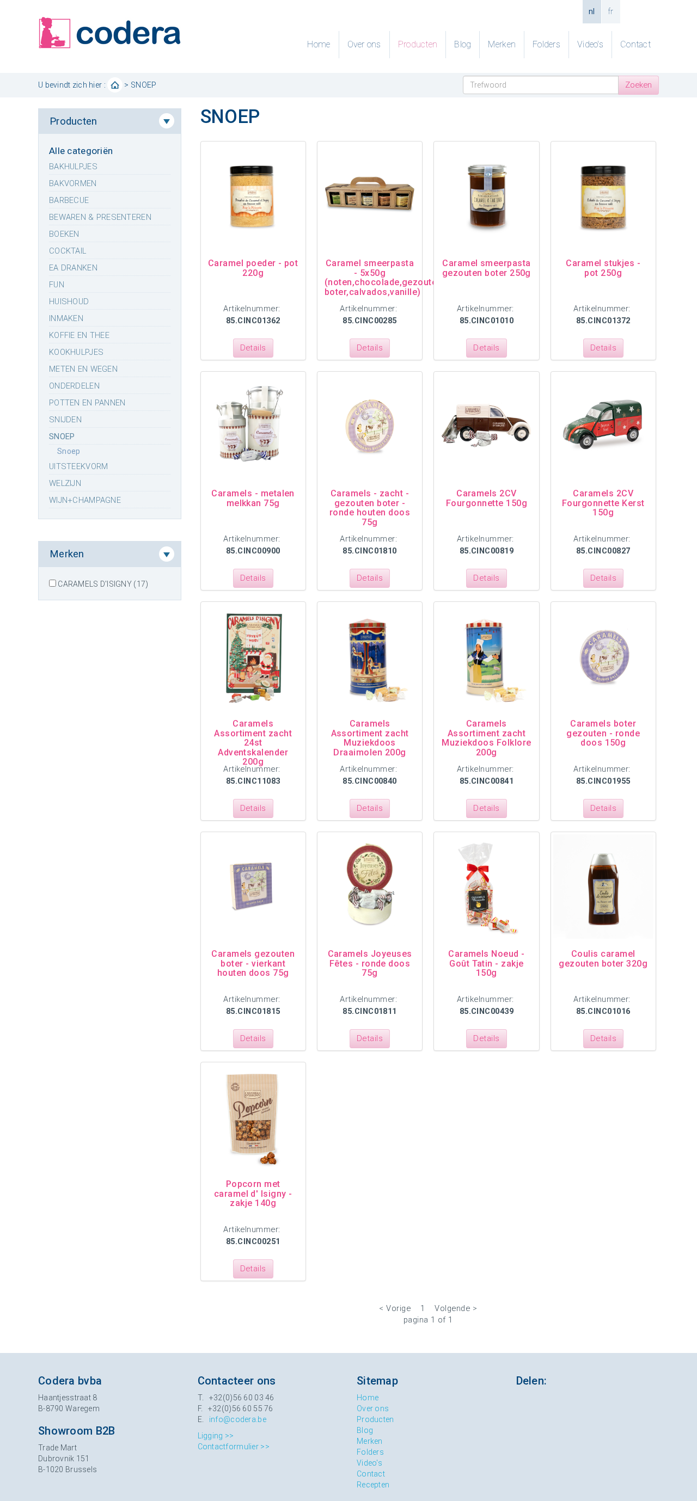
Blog (462, 44)
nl (592, 11)
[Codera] (109, 32)
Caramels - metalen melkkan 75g (253, 498)
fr (611, 11)
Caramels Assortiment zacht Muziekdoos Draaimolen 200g (370, 738)
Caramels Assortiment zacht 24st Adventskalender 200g (253, 742)
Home (318, 44)
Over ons (364, 44)
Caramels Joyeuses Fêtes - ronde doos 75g (370, 963)
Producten (418, 44)
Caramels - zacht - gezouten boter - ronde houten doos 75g (369, 507)
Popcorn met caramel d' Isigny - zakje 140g (253, 1193)
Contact (635, 44)
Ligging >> (216, 1435)
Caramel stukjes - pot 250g (603, 268)
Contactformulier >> (234, 1446)
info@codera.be (237, 1419)
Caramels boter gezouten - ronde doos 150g (603, 733)
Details (253, 348)
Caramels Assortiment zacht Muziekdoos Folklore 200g (486, 738)
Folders (546, 44)
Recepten (373, 1484)
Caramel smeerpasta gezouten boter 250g (486, 268)
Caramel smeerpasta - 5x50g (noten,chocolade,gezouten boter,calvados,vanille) (383, 277)
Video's (590, 44)
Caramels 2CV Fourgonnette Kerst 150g (603, 503)
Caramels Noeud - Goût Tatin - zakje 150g (486, 963)
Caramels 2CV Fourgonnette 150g (486, 498)
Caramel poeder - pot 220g (253, 268)
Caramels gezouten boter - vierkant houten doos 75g (253, 963)
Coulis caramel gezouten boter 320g (603, 959)
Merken (502, 44)
